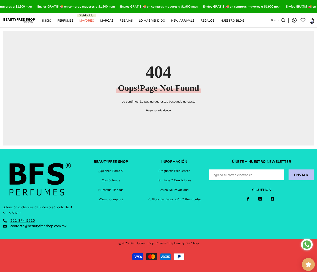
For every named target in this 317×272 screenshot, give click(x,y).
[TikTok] (272, 198)
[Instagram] (260, 198)
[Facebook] (247, 198)
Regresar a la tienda (158, 110)
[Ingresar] (294, 20)
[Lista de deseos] (303, 20)
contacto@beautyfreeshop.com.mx (38, 226)
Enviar (301, 175)
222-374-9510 (22, 220)
